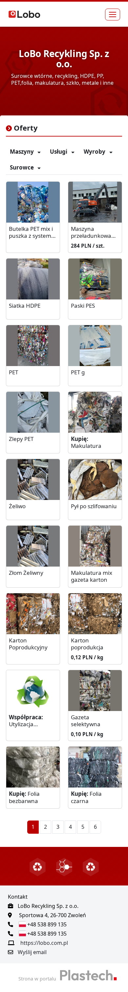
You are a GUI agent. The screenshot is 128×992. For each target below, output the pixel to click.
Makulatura (86, 442)
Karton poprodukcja (87, 644)
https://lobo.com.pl (44, 942)
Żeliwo (17, 506)
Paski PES (83, 305)
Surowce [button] (22, 167)
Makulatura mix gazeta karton (91, 576)
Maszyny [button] (22, 151)
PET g (78, 372)
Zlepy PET (21, 439)
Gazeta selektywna (85, 721)
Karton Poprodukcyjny (28, 644)
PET (13, 372)
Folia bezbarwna (24, 797)
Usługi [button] (59, 151)
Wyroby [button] (95, 151)
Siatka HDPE (24, 305)
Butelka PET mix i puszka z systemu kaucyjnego (32, 232)
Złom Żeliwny (26, 572)
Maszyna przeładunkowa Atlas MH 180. (91, 232)
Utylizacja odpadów (26, 721)
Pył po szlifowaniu (94, 506)
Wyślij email (32, 952)
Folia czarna (86, 797)
